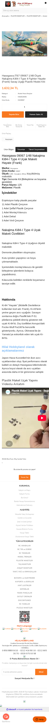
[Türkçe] (7, 629)
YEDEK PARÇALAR (24, 593)
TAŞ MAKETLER (24, 564)
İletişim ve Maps (24, 490)
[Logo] (18, 4)
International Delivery (24, 505)
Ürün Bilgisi (9, 149)
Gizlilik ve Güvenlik (24, 518)
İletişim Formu (24, 494)
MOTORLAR (24, 589)
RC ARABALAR (24, 546)
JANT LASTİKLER (24, 585)
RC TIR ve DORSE (24, 549)
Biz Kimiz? (24, 498)
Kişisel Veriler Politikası (24, 525)
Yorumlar (21, 149)
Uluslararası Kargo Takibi (24, 537)
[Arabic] (24, 631)
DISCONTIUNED (24, 600)
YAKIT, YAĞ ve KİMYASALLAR (24, 572)
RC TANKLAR (24, 604)
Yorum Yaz (24, 477)
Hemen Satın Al (36, 114)
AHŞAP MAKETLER (24, 568)
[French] (33, 629)
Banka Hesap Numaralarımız (24, 501)
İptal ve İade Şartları (24, 522)
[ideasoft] (11, 709)
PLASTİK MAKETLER (24, 561)
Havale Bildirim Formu (24, 529)
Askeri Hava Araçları (25, 94)
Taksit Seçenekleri (36, 149)
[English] (15, 629)
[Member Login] (40, 4)
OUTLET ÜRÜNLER (24, 596)
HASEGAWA (22, 97)
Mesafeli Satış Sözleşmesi (24, 514)
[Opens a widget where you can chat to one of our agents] (39, 719)
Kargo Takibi (24, 533)
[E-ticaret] (24, 709)
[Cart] (44, 3)
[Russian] (42, 629)
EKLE (41, 672)
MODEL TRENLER (24, 557)
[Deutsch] (24, 629)
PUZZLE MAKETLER (24, 608)
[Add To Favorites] (7, 125)
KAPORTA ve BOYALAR (24, 582)
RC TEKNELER (24, 553)
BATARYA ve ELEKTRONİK (24, 578)
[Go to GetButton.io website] (6, 721)
